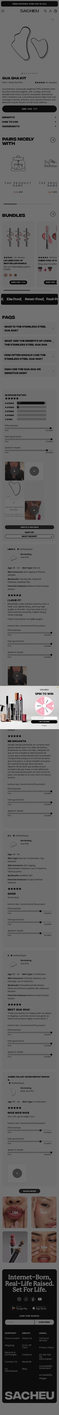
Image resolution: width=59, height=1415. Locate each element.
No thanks (44, 725)
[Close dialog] (58, 687)
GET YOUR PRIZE (44, 722)
